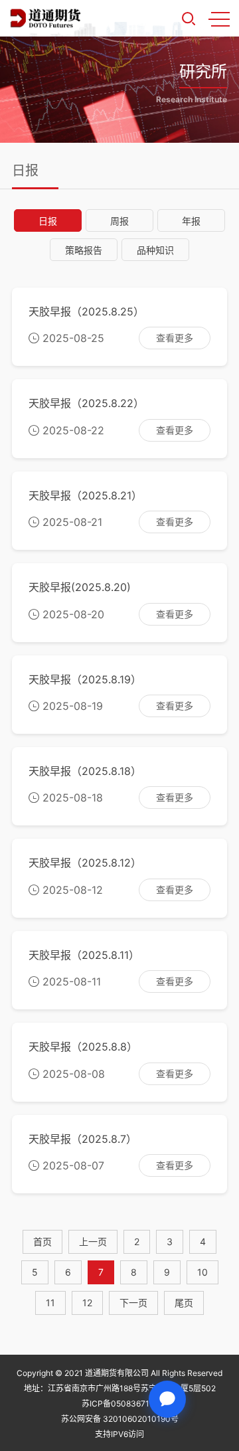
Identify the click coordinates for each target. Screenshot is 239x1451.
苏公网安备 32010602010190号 (120, 1419)
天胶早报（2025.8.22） (86, 403)
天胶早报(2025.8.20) (80, 587)
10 (202, 1272)
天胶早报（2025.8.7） (83, 1139)
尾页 (184, 1302)
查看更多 (174, 337)
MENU (219, 19)
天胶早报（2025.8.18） (85, 771)
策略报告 (83, 250)
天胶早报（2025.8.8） (83, 1046)
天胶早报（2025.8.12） (85, 862)
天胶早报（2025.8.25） (86, 311)
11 (50, 1302)
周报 (119, 220)
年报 (191, 220)
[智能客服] (167, 1399)
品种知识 (155, 250)
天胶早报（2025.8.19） (85, 679)
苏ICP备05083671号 (119, 1403)
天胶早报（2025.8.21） (85, 495)
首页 (42, 1241)
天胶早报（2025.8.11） (84, 955)
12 (87, 1302)
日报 (48, 220)
